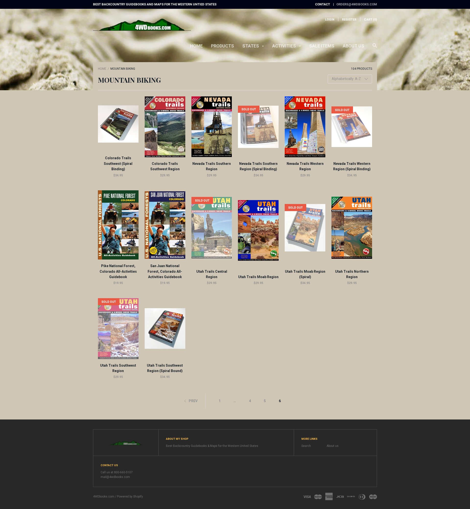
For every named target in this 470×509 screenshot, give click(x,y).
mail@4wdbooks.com (115, 477)
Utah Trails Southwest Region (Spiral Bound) (165, 368)
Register (349, 19)
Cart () (370, 19)
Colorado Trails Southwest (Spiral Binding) (118, 163)
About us (353, 45)
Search (306, 446)
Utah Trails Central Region (211, 274)
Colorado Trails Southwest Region (165, 166)
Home (196, 45)
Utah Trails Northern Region (352, 274)
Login (329, 19)
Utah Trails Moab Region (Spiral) (305, 274)
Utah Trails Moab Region (258, 277)
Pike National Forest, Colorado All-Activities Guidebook (118, 271)
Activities (284, 45)
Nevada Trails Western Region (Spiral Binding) (352, 166)
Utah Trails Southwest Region (118, 368)
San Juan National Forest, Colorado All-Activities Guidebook (165, 271)
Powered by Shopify (130, 496)
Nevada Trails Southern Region (211, 166)
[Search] (375, 48)
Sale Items (321, 45)
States (251, 45)
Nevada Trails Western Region (305, 166)
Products (222, 45)
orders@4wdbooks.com (356, 4)
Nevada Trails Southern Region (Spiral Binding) (258, 166)
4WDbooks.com (103, 496)
